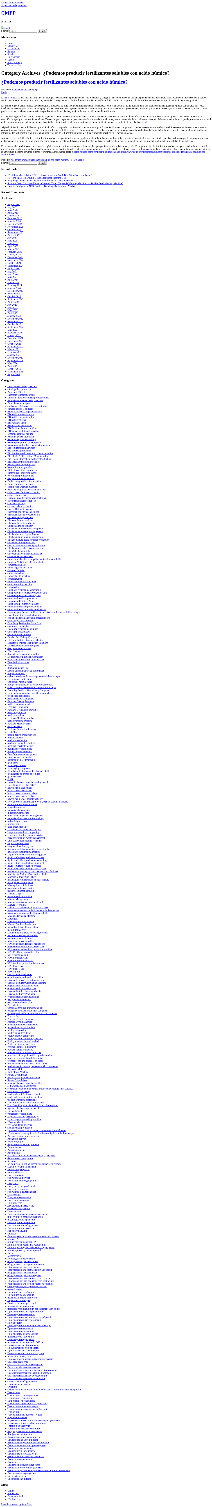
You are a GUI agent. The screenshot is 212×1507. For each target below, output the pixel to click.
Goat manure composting (19, 757)
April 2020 (12, 366)
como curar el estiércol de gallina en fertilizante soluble (34, 559)
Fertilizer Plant (14, 726)
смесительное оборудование (22, 1381)
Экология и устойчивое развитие (25, 1467)
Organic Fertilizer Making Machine (24, 991)
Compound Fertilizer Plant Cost (22, 603)
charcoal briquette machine (20, 509)
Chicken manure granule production (25, 537)
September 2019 (15, 371)
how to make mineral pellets (21, 796)
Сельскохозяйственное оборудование (27, 1375)
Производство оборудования (22, 1334)
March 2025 (13, 249)
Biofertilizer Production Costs (21, 473)
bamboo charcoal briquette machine (24, 411)
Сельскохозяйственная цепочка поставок (29, 1373)
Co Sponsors (13, 57)
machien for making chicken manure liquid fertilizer (32, 871)
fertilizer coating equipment (20, 698)
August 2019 (13, 374)
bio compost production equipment (24, 442)
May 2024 (12, 277)
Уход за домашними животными (24, 1431)
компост (11, 1233)
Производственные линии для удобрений (29, 1317)
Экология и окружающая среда (23, 1465)
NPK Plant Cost (15, 966)
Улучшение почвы (17, 1417)
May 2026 (12, 210)
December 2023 (15, 290)
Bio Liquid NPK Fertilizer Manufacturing (27, 456)
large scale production (18, 843)
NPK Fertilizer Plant (17, 957)
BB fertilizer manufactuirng (20, 414)
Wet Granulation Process (19, 1125)
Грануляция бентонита (19, 1197)
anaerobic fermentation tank (21, 395)
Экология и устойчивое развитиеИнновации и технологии (38, 1470)
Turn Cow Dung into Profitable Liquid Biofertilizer (32, 1105)
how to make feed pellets (19, 790)
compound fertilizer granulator (22, 598)
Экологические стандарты (21, 1451)
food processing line (17, 740)
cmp (35, 89)
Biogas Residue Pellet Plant (20, 478)
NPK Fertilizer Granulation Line (23, 952)
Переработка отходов (18, 1300)
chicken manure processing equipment (26, 545)
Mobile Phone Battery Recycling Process (27, 932)
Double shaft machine (18, 662)
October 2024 (14, 263)
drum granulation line (17, 668)
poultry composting (16, 1030)
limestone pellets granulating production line (29, 849)
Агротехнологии (16, 1150)
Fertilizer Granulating (17, 707)
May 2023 (12, 310)
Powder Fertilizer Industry (20, 1049)
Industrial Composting (18, 812)
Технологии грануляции (20, 1398)
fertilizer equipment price (19, 704)
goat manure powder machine (21, 760)
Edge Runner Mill (16, 673)
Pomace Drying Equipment (20, 1019)
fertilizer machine (15, 715)
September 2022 (15, 327)
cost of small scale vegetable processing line (28, 617)
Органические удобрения (20, 1292)
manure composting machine (21, 890)
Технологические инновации (22, 1406)
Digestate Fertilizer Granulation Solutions (27, 643)
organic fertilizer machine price (22, 985)
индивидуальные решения (21, 1219)
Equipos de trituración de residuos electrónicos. (30, 684)
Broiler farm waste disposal (20, 484)
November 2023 (15, 293)
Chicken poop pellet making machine (25, 548)
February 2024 (14, 285)
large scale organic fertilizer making (24, 840)
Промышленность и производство (25, 1353)
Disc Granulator (15, 651)
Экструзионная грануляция (21, 1473)
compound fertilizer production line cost (26, 609)
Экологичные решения (19, 1459)
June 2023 (12, 307)
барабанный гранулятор (20, 1158)
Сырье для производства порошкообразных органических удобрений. (44, 1389)
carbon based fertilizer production (23, 492)
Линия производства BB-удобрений (26, 1244)
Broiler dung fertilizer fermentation (24, 481)
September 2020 (15, 360)
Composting (13, 587)
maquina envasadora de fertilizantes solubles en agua (33, 910)
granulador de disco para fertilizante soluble (28, 771)
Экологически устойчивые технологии (28, 1442)
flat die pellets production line (21, 734)
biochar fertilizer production (21, 464)
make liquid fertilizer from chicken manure (28, 879)
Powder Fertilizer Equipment (21, 1047)
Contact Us (12, 45)
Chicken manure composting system (25, 531)
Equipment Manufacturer (19, 682)
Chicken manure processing (21, 542)
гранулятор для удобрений (21, 1186)
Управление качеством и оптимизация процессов (33, 1420)
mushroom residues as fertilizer (22, 935)
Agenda (11, 51)
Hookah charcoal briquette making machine (28, 782)
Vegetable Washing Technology (22, 1116)
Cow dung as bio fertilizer (20, 620)
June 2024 (12, 274)
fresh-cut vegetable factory (20, 746)
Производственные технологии (24, 1320)
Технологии (13, 1392)
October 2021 (14, 343)
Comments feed (15, 1496)
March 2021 (13, 349)
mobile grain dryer (16, 930)
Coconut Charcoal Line (18, 551)
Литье (10, 1253)
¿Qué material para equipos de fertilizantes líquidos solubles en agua (40, 1133)
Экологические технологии (22, 1453)
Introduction (13, 824)
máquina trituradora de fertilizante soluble (27, 913)
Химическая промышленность (23, 1437)
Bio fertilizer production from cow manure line (30, 453)
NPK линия (13, 971)
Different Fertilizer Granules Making (25, 640)
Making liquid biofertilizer (20, 885)
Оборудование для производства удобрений (30, 1281)
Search (4, 30)
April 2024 (12, 279)
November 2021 (15, 341)
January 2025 (14, 254)
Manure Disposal (15, 893)
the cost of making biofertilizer (22, 1099)
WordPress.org (14, 1499)
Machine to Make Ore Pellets (21, 877)
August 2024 (13, 268)
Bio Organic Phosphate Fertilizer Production (29, 459)
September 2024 (15, 265)
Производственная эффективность (25, 1311)
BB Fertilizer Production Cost (22, 428)
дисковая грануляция (18, 1208)
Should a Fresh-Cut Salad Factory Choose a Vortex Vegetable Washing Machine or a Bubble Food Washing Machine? (65, 183)
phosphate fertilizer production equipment (27, 1010)
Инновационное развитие (21, 1228)
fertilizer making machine (19, 721)
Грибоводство (14, 1203)
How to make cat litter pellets (21, 785)
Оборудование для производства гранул (28, 1278)
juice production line (17, 826)
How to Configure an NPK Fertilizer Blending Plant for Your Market (41, 186)
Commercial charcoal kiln (20, 556)
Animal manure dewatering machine (25, 400)
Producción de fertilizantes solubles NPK (27, 1063)
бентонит (12, 1161)
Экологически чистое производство (26, 1445)
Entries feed (13, 1493)
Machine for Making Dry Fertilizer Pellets (27, 874)
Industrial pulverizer (17, 821)
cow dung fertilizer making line (22, 629)
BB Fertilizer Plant (16, 422)
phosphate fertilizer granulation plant (25, 1008)
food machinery (15, 737)
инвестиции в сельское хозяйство (25, 1217)
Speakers (11, 54)
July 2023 (12, 304)
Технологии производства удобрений (27, 1403)
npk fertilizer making (17, 955)
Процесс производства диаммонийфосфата (30, 1359)
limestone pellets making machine (23, 851)
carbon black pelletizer (18, 495)
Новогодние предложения (21, 1258)
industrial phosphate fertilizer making (25, 818)
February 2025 (14, 251)
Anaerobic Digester (17, 392)
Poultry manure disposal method (23, 1041)
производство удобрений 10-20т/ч (25, 1342)
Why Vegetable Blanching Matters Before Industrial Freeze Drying (40, 180)
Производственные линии (21, 1314)
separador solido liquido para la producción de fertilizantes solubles (40, 1088)
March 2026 (13, 215)
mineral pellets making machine (22, 927)
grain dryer (12, 762)
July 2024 (12, 271)
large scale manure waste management (26, 838)
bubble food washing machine (22, 486)
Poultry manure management (21, 1044)
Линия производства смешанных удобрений (30, 1247)
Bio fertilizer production (19, 450)
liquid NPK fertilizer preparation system (26, 868)
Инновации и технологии (21, 1222)
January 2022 (14, 335)
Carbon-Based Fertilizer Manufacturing (26, 498)
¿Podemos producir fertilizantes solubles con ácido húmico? (64, 82)
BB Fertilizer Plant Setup (19, 425)
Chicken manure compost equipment (25, 528)
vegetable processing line (19, 1113)
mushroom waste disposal (20, 938)
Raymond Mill (14, 1069)
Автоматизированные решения (24, 1136)
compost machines (16, 573)
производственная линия (20, 1306)
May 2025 (12, 243)
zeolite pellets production (19, 1127)
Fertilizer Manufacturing (19, 723)
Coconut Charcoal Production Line (24, 553)
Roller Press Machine (17, 1072)
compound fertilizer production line (24, 606)
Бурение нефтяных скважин (22, 1166)
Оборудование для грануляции (23, 1267)
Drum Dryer (13, 665)
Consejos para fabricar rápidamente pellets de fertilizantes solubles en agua (43, 612)
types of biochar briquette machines (24, 1108)
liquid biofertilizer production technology (27, 860)
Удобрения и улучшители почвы (24, 1414)
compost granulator (16, 564)
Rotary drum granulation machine (23, 1077)
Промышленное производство (23, 1347)
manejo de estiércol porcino (20, 888)
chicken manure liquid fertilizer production (28, 539)
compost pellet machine (18, 576)
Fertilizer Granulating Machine (22, 709)
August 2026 (13, 204)
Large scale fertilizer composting (23, 832)
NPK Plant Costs (15, 969)
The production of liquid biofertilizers (25, 1102)
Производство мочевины (20, 1331)
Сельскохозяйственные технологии (26, 1378)
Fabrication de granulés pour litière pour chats (29, 693)
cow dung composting (18, 626)
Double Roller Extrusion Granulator (25, 656)
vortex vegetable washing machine (24, 1119)
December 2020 (15, 357)
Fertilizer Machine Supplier (20, 718)
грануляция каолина (18, 1200)
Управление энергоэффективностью (26, 1423)
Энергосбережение (17, 1476)
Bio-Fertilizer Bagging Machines (23, 461)
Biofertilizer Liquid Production (22, 470)
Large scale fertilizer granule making (25, 835)
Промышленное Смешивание (23, 1350)
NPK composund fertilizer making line (26, 943)
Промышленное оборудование (23, 1345)
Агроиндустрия (15, 1141)
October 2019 (14, 369)
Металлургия (14, 1256)
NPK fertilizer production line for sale (25, 963)
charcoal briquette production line (23, 514)
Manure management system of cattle (25, 902)
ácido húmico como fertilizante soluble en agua (97, 151)
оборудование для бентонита (22, 1261)
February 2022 (14, 332)
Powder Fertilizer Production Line (24, 1052)
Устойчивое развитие (18, 1425)
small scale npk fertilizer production (24, 1094)
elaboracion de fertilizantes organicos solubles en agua (33, 676)
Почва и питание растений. (22, 1303)
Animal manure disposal (19, 403)
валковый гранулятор (18, 1169)
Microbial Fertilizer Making (20, 921)
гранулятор (13, 1183)
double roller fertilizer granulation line (25, 659)
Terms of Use (14, 65)
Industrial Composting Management (25, 815)
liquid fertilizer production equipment (25, 863)
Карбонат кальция (17, 1230)
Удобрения (13, 1412)
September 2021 (15, 346)
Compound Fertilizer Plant (20, 601)
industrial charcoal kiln (18, 810)
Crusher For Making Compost (22, 637)
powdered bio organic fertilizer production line (30, 1055)
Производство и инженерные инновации (29, 1325)
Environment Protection (19, 679)
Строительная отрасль (19, 1384)
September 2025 (15, 232)
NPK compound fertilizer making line (25, 946)
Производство (15, 1322)
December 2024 (15, 257)
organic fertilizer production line (23, 996)
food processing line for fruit (21, 743)
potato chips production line (21, 1027)
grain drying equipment (18, 768)
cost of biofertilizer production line (24, 615)
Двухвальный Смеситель (20, 1205)
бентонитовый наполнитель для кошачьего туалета (34, 1164)
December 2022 (15, 318)
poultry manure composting (20, 1035)
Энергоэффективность (19, 1478)
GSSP (10, 779)
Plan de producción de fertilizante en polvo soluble (32, 1013)
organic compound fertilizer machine (25, 977)
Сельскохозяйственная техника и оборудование (32, 1370)
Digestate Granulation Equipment (23, 645)
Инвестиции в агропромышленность (27, 1214)
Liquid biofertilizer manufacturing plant (26, 854)
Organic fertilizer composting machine (26, 980)
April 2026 (12, 212)
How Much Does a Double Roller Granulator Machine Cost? (37, 177)
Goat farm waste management (22, 754)
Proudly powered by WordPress (16, 1504)
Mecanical (12, 918)
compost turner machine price (21, 581)
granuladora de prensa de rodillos (23, 773)
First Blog (12, 732)
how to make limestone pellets (22, 793)
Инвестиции (14, 1211)
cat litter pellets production (20, 506)
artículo (144, 122)
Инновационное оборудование (23, 1225)
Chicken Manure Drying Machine (24, 534)
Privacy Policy (14, 62)
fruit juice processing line (19, 748)
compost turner (14, 578)
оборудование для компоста (22, 1272)
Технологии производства (21, 1400)
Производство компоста (20, 1328)
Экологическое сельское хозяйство (25, 1456)
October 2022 (14, 324)
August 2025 (13, 235)
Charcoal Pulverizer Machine (21, 523)
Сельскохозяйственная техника (23, 1367)
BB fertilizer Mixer (16, 420)
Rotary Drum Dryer (17, 1074)
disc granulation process (19, 648)
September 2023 (15, 299)
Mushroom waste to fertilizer (21, 941)
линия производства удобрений (24, 1250)
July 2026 (12, 207)
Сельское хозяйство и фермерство (25, 1364)
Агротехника (14, 1147)
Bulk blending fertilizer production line (26, 489)
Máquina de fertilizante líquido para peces (27, 907)
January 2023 (14, 316)
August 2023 (13, 302)
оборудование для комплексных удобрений (30, 1269)
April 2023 (12, 313)
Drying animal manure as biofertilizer (25, 670)
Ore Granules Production (19, 974)
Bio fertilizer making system (21, 447)
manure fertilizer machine (19, 896)
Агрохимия (13, 1152)
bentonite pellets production (20, 436)
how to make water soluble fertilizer (25, 799)
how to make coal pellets (19, 787)
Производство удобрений (20, 1339)
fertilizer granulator (16, 712)
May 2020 (12, 363)
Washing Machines (16, 1122)
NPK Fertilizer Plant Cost (20, 960)
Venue (10, 59)
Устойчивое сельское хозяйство (24, 1428)
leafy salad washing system (20, 846)
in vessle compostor (17, 807)
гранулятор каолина (18, 1189)
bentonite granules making (20, 434)
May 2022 (12, 329)
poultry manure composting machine (25, 1038)
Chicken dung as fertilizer (20, 525)
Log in (10, 1490)
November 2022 (15, 321)
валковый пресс (15, 1172)
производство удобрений (20, 1336)
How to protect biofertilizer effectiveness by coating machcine (37, 801)
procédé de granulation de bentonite (24, 1058)
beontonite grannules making (21, 439)
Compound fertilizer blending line (24, 595)
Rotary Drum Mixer (17, 1080)
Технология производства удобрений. (27, 1409)
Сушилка (12, 1386)
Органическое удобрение (20, 1295)
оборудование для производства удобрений (30, 1283)
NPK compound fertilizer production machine (29, 949)
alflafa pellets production (19, 389)
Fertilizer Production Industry (21, 729)
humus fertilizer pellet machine (22, 804)
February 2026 (14, 218)
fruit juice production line (19, 751)
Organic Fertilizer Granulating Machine (26, 982)
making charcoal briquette (20, 882)
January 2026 (14, 221)
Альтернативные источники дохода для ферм (31, 1155)
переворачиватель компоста (22, 1297)
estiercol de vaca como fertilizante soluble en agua (31, 687)
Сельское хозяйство (17, 1361)
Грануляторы (14, 1194)
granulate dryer (14, 776)
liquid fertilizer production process (24, 865)
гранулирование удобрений (22, 1180)
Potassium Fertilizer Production (22, 1024)
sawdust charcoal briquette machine (24, 1083)
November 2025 (15, 226)
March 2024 (13, 282)
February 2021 (14, 352)
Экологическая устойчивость (22, 1439)
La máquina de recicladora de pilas (24, 829)
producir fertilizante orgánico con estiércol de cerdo (32, 1066)
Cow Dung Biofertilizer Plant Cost (24, 623)
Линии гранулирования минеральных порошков (33, 1236)
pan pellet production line (19, 1002)
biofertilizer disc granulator (20, 467)
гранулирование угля (18, 1177)
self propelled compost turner (21, 1086)
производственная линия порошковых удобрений (33, 1308)
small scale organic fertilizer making (25, 1097)
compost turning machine (19, 584)
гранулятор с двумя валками (22, 1191)
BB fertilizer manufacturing (20, 417)
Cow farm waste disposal (19, 631)
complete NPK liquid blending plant (25, 562)
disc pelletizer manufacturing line (23, 654)
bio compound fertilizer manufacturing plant (28, 445)
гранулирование (16, 1175)
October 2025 (14, 229)
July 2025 (12, 238)
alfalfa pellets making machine (22, 386)
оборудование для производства (24, 1275)
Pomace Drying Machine (19, 1021)
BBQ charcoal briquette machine (23, 431)
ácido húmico (10, 97)
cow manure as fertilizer (19, 634)
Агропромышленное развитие (23, 1144)
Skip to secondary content (14, 5)
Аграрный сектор (16, 1138)
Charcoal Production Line (20, 520)
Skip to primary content (12, 2)
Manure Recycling (16, 904)
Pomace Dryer (14, 1016)
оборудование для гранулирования (25, 1264)
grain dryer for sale (16, 765)
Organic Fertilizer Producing (21, 994)
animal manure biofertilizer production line (28, 397)
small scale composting (18, 1091)
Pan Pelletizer (14, 1005)
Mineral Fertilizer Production (21, 924)
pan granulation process (19, 999)
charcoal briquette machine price (23, 512)
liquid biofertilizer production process (25, 857)
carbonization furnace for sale (21, 500)
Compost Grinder (16, 570)
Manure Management (17, 899)
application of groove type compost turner (27, 406)
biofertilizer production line (20, 475)
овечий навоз (14, 1289)
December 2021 (15, 338)
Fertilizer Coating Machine (20, 701)
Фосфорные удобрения (19, 1434)
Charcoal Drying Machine (20, 517)
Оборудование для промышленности (27, 1286)
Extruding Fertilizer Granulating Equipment (28, 690)
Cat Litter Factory (16, 503)
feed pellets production (18, 695)
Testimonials (13, 48)
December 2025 (15, 224)
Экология (12, 1462)
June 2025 (12, 240)
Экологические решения (20, 1448)
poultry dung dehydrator (19, 1033)
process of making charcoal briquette (25, 1060)
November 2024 (15, 260)
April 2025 (12, 246)
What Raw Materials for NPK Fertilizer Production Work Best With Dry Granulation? (49, 175)
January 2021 (14, 355)
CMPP (8, 13)
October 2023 (14, 296)
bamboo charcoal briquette (20, 408)
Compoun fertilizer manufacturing (24, 590)
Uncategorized (14, 1111)
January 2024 (14, 288)
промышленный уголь (19, 1356)
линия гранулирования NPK (22, 1242)
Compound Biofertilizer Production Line (27, 592)
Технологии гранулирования (22, 1395)
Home (10, 43)
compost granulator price (19, 567)
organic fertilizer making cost (21, 988)
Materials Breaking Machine (21, 916)
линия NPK (13, 1239)
